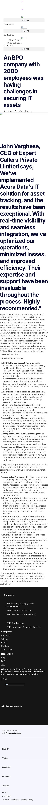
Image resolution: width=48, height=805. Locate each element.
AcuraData (6, 796)
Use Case (5, 646)
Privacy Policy (27, 800)
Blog (3, 658)
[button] (24, 20)
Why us (4, 639)
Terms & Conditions (10, 800)
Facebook (6, 767)
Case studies (7, 650)
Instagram (6, 776)
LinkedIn (5, 749)
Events (4, 642)
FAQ (3, 661)
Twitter (5, 758)
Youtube (5, 785)
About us (5, 635)
